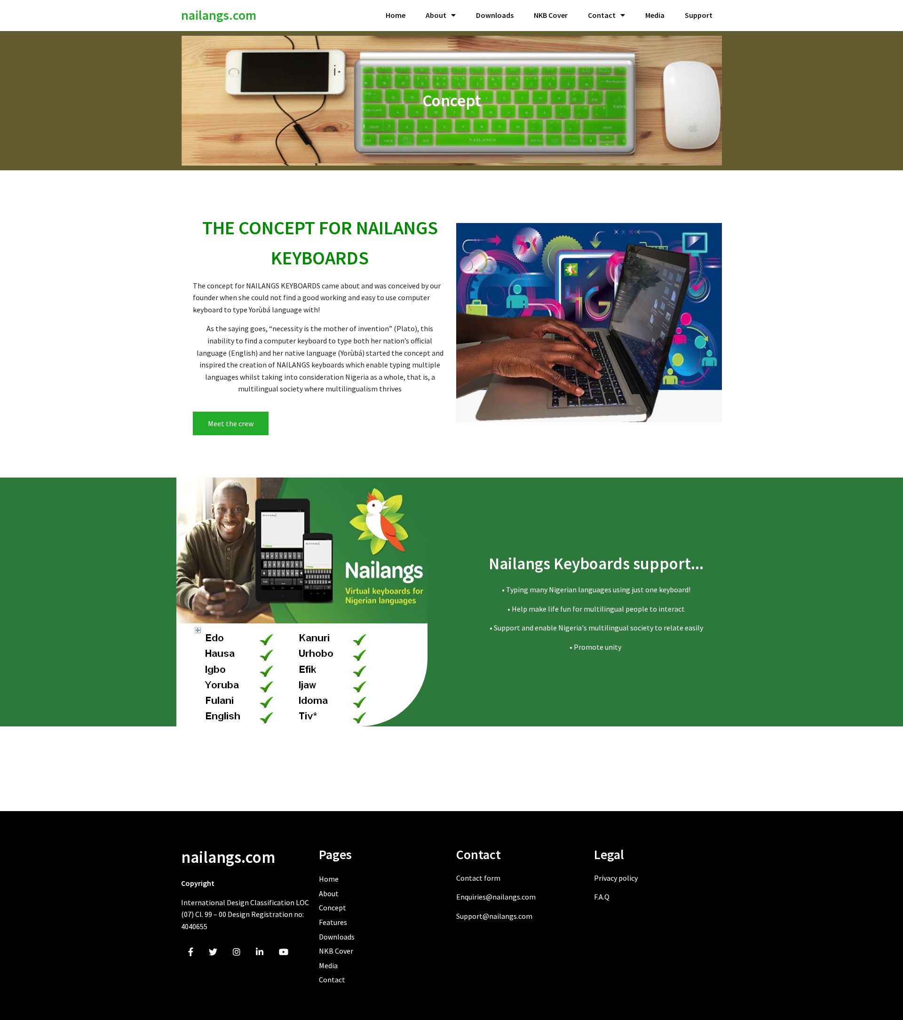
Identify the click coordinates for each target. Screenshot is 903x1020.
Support (699, 15)
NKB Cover (551, 15)
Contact (602, 15)
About (436, 15)
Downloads (495, 15)
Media (655, 15)
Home (395, 15)
